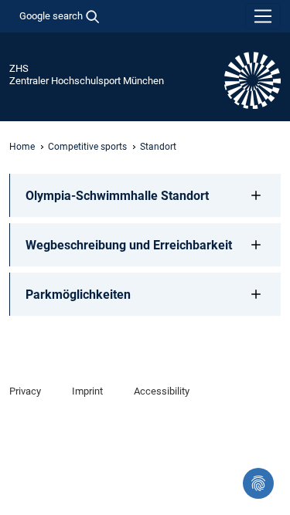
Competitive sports (87, 146)
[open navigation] (263, 16)
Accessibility (161, 391)
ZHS (19, 68)
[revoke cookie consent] (258, 483)
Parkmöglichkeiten (78, 294)
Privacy (25, 391)
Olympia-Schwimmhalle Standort (117, 195)
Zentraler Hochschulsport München (86, 80)
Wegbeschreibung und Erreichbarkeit (129, 245)
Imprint (87, 391)
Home (22, 146)
